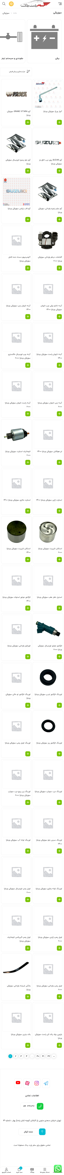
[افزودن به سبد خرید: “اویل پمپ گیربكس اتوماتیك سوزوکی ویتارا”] (27, 948)
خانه (15, 13)
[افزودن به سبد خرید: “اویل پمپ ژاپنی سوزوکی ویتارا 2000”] (59, 948)
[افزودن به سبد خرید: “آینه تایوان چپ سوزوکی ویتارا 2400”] (27, 316)
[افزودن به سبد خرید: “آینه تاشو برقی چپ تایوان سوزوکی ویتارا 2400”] (59, 316)
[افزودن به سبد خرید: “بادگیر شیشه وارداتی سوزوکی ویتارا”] (27, 996)
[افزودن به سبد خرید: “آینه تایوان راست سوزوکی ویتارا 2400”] (59, 365)
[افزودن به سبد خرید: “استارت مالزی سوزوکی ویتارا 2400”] (27, 510)
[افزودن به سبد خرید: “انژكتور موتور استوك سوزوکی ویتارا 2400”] (27, 608)
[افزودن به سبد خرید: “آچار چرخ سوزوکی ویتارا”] (59, 122)
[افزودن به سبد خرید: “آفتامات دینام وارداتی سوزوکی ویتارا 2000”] (59, 268)
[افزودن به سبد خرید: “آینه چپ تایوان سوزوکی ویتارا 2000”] (59, 413)
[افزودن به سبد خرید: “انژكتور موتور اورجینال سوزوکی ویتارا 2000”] (59, 656)
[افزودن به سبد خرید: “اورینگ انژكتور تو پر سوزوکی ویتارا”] (59, 705)
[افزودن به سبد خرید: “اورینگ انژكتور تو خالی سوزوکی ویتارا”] (27, 705)
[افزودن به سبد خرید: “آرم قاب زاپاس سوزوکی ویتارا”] (27, 219)
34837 (28, 1106)
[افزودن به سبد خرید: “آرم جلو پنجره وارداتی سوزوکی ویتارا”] (59, 219)
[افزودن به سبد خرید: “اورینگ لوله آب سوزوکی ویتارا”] (27, 851)
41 (43, 1056)
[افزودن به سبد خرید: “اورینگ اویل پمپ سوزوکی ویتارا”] (27, 753)
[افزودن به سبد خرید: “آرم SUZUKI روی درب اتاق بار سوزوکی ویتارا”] (59, 170)
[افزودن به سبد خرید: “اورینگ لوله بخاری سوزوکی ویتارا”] (59, 899)
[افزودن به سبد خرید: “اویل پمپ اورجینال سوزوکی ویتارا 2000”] (27, 899)
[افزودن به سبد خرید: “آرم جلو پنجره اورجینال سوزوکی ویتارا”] (27, 170)
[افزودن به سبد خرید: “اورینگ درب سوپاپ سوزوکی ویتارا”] (59, 802)
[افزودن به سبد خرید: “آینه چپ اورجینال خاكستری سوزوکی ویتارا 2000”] (27, 365)
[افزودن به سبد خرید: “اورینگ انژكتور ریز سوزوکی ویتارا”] (59, 753)
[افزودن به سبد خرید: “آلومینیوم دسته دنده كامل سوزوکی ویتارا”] (27, 268)
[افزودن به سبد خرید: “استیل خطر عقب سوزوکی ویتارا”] (59, 608)
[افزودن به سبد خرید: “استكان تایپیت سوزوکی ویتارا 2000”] (59, 559)
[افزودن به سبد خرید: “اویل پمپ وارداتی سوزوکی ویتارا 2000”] (59, 996)
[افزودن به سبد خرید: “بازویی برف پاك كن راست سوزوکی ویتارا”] (59, 1045)
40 (38, 1056)
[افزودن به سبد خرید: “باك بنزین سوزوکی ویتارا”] (27, 1045)
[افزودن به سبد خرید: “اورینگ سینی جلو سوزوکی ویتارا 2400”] (59, 851)
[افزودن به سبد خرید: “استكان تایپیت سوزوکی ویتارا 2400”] (27, 559)
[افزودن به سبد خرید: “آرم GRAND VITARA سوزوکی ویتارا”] (27, 122)
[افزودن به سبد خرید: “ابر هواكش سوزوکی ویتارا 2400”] (59, 462)
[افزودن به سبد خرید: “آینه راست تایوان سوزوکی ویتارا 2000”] (27, 413)
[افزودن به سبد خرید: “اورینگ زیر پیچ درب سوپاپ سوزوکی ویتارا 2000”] (27, 802)
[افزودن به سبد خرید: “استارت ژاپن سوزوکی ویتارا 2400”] (59, 510)
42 (49, 1056)
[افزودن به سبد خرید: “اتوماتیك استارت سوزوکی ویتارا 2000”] (27, 462)
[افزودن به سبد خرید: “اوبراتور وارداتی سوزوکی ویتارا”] (27, 656)
